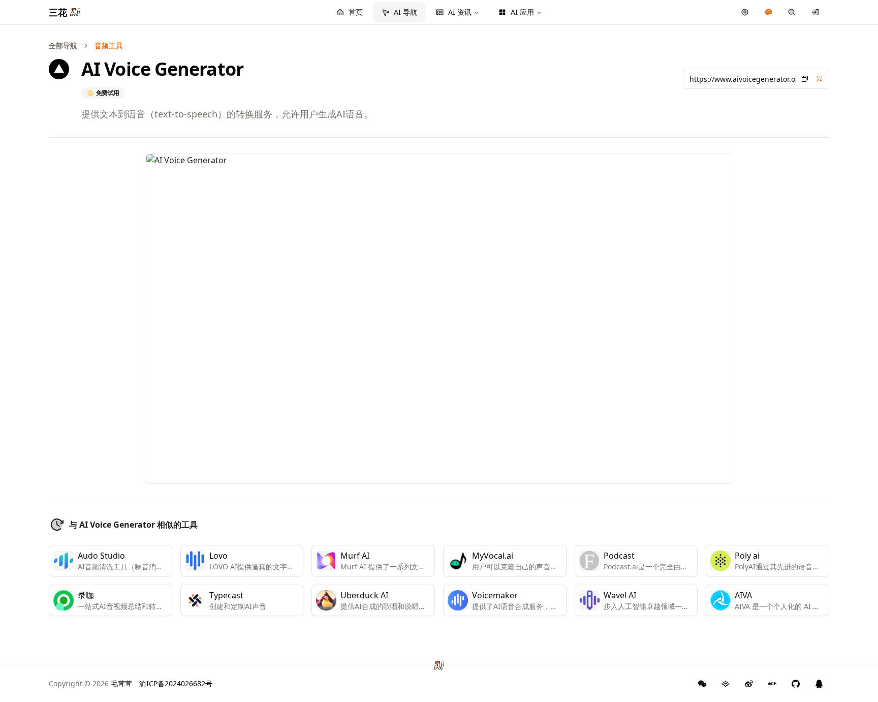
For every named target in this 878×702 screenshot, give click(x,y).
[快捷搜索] (791, 12)
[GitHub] (702, 684)
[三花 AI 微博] (749, 684)
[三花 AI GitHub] (796, 684)
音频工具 (109, 45)
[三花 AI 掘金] (725, 684)
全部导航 (63, 45)
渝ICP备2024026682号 (175, 683)
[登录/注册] (815, 12)
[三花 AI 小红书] (772, 684)
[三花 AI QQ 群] (819, 684)
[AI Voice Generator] (819, 79)
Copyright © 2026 (90, 683)
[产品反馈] (745, 12)
